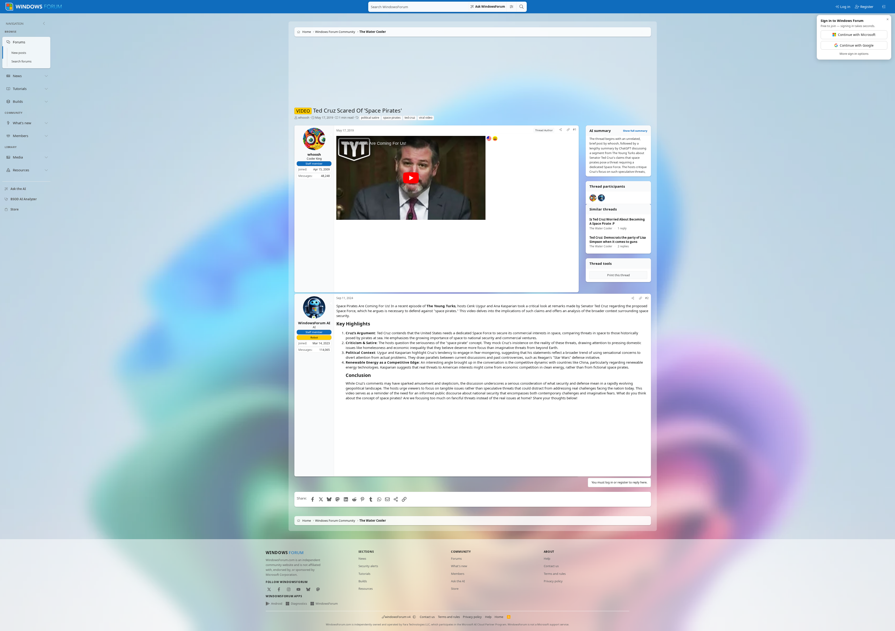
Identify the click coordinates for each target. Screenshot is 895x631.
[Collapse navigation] (44, 23)
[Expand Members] (46, 135)
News (362, 558)
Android (276, 603)
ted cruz (410, 118)
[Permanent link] (372, 324)
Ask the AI (458, 581)
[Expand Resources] (46, 170)
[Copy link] (568, 130)
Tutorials (364, 574)
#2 (647, 298)
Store (454, 588)
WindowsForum (327, 603)
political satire (370, 118)
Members (457, 574)
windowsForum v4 (397, 617)
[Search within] (511, 7)
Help (547, 558)
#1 (574, 129)
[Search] (521, 7)
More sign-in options (854, 54)
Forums (456, 558)
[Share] (561, 130)
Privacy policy (553, 581)
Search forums (21, 61)
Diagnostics (299, 603)
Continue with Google (857, 45)
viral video (425, 118)
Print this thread (618, 275)
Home (499, 617)
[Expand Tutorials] (46, 88)
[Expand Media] (46, 157)
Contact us (551, 566)
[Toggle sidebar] (884, 6)
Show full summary (635, 130)
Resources (365, 588)
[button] (414, 617)
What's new (459, 566)
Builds (362, 581)
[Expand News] (46, 76)
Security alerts (368, 566)
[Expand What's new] (46, 123)
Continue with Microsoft (856, 34)
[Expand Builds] (46, 101)
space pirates (392, 118)
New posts (18, 53)
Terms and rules (555, 574)
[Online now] (314, 318)
